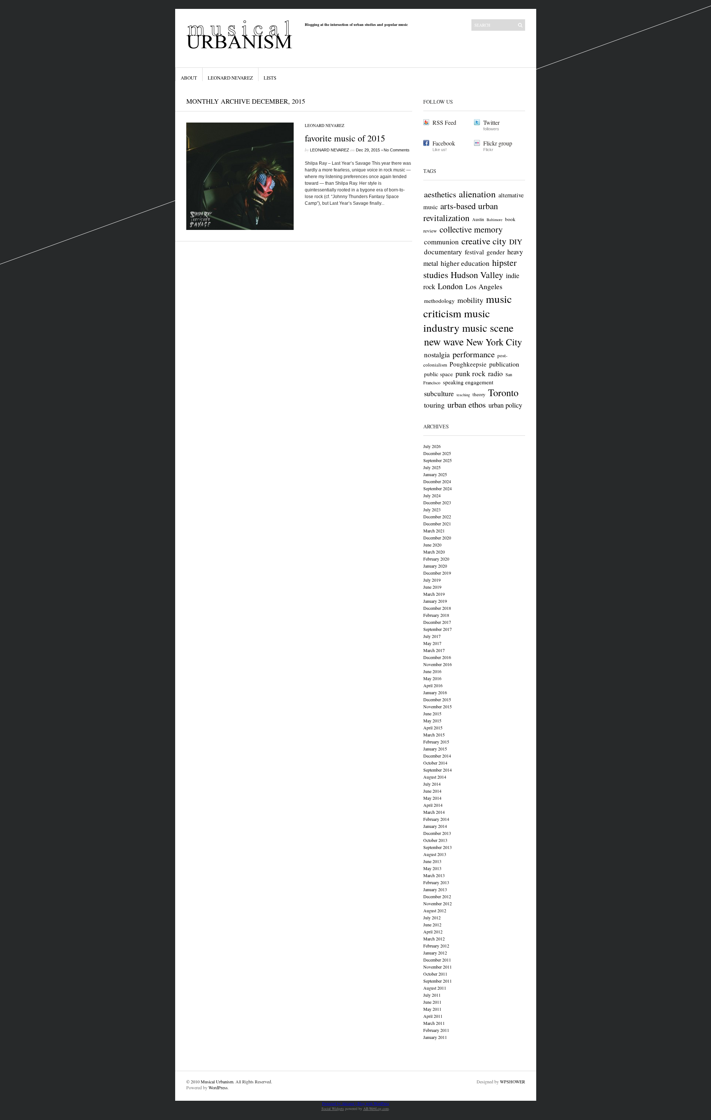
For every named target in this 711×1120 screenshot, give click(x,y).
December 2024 (437, 481)
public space (438, 374)
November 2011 (437, 967)
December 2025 (437, 453)
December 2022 (437, 516)
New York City (494, 341)
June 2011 (432, 1002)
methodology (439, 300)
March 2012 (434, 939)
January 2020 (435, 566)
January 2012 (435, 953)
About (189, 77)
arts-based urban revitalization (460, 212)
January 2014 (435, 826)
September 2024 (437, 488)
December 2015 (437, 699)
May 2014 (432, 798)
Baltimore (495, 219)
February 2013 (436, 882)
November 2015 (437, 706)
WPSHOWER (512, 1081)
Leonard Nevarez (230, 77)
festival (474, 251)
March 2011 (434, 1023)
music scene (488, 328)
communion (441, 241)
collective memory (471, 229)
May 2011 (432, 1009)
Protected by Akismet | (339, 1103)
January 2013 (435, 889)
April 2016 (433, 685)
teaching (463, 394)
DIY (515, 242)
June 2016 (432, 671)
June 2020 (432, 545)
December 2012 (437, 896)
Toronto (503, 392)
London (450, 286)
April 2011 (433, 1016)
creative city (484, 241)
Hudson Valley (477, 275)
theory (479, 394)
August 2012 (434, 910)
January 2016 (435, 692)
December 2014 (437, 756)
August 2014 (434, 777)
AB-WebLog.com (376, 1108)
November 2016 (437, 664)
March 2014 (434, 812)
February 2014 (436, 819)
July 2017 (432, 636)
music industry (456, 320)
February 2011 (436, 1030)
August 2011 (434, 988)
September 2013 (437, 847)
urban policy (505, 404)
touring (434, 404)
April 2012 (433, 932)
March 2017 (434, 650)
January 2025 (435, 474)
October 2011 (435, 974)
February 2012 (436, 946)
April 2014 (433, 805)
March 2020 (434, 552)
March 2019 (434, 594)
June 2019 (432, 587)
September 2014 (437, 770)
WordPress (218, 1087)
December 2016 (437, 657)
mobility (470, 300)
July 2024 (432, 495)
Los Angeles (484, 286)
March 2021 (434, 531)
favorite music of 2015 (345, 138)
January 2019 (435, 601)
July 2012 (432, 917)
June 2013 (432, 861)
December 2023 (437, 502)
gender (496, 251)
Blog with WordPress (373, 1103)
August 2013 (434, 854)
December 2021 (437, 523)
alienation (477, 194)
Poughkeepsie (468, 364)
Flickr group (497, 143)
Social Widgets (332, 1108)
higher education (465, 263)
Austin (478, 219)
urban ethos (466, 404)
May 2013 (432, 868)
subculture (439, 393)
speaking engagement (468, 382)
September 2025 (437, 460)
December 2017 (437, 622)
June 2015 (432, 713)
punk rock (470, 373)
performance (474, 354)
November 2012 (437, 903)
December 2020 (437, 538)
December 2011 (437, 960)
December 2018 (437, 608)
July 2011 (432, 995)
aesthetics (440, 194)
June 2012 (432, 924)
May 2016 (432, 678)
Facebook (444, 143)
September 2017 (437, 629)
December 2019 (437, 573)
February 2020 (436, 559)
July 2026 (432, 446)
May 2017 (432, 643)
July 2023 (432, 509)
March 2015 (434, 735)
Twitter (491, 122)
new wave (444, 341)
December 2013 (437, 833)
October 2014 (435, 763)
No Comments (397, 150)
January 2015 (435, 749)
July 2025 (432, 467)
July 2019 (432, 580)
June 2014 (432, 791)
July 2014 (432, 784)
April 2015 (433, 727)
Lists (270, 77)
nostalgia (437, 354)
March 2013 (434, 875)
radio (495, 373)
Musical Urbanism (217, 1081)
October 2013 (435, 840)
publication (504, 364)
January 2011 (435, 1037)
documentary (443, 251)
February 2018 (436, 615)
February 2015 (436, 742)
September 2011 (437, 981)
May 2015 (432, 720)
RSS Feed (444, 122)
